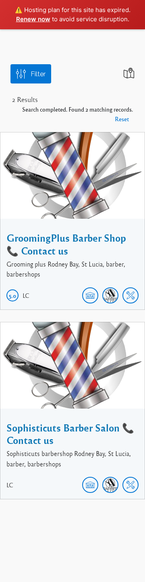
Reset (122, 118)
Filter (38, 74)
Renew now (33, 19)
